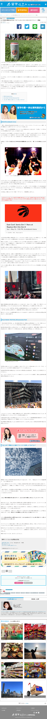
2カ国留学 (13, 592)
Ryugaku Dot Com (24, 717)
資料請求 (33, 708)
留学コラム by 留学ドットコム (45, 4)
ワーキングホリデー (7, 592)
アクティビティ (41, 592)
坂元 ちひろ (4, 22)
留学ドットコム (2, 15)
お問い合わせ (4, 708)
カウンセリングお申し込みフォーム (9, 545)
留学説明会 (19, 710)
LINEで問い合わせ (5, 542)
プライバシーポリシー (35, 710)
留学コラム (8, 15)
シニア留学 (27, 592)
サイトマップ (19, 708)
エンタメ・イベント (10, 18)
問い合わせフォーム (6, 544)
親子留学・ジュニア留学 (34, 592)
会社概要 (3, 710)
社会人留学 (17, 592)
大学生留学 (22, 592)
